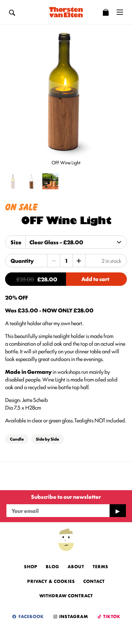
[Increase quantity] (78, 260)
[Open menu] (120, 12)
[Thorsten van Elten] (66, 12)
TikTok (111, 616)
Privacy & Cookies (51, 581)
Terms (100, 566)
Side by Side (47, 439)
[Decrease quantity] (53, 260)
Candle (17, 439)
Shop (30, 566)
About (76, 566)
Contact (94, 581)
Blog (52, 566)
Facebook (30, 616)
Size (16, 242)
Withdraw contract (66, 595)
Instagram (73, 616)
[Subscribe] (117, 510)
